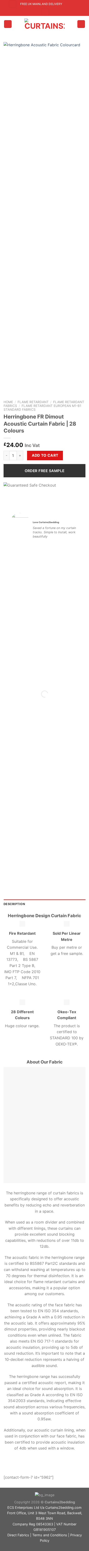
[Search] (12, 4)
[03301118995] (76, 4)
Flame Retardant (33, 402)
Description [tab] (14, 904)
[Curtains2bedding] (44, 24)
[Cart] (81, 24)
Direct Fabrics (18, 1535)
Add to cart (45, 455)
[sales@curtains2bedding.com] (68, 4)
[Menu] (8, 24)
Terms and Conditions (49, 1535)
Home (8, 402)
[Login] (45, 12)
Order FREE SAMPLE (45, 471)
